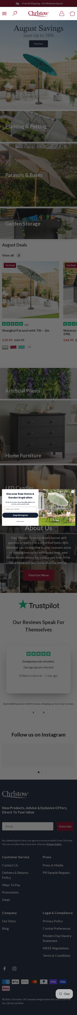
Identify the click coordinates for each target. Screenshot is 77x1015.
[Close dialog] (72, 491)
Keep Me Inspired (20, 515)
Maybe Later (20, 521)
